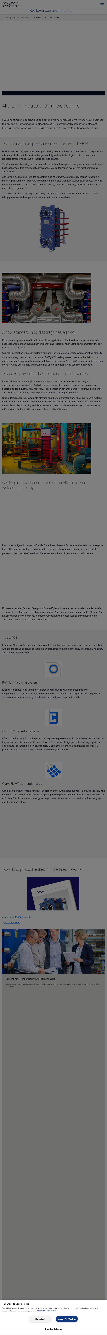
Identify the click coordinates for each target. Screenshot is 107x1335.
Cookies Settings (53, 1329)
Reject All (40, 1318)
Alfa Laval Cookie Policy (45, 1310)
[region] (53, 1317)
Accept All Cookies (66, 1318)
